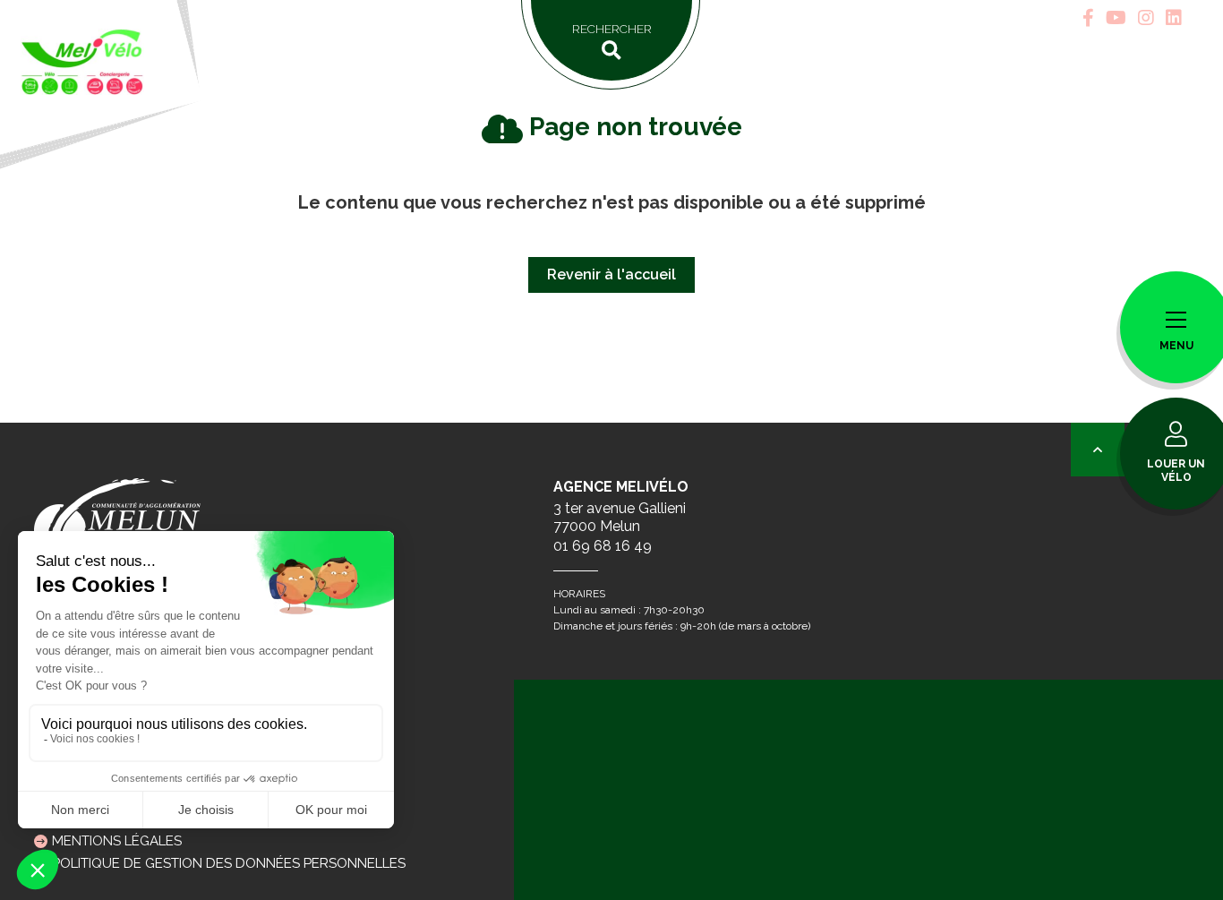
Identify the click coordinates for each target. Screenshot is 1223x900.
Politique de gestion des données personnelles (229, 863)
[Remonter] (1098, 449)
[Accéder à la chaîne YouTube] (1116, 18)
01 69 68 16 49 (602, 545)
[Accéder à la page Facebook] (1088, 18)
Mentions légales (117, 841)
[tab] (1088, 17)
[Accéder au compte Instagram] (1146, 18)
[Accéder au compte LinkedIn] (1174, 18)
